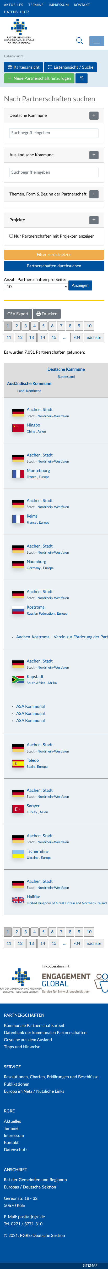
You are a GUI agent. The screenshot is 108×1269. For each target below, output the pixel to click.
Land (20, 391)
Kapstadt (35, 677)
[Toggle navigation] (96, 41)
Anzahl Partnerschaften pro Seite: (35, 280)
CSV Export (18, 314)
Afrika (52, 683)
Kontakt (82, 5)
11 (9, 337)
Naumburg (36, 562)
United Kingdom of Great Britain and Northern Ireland (67, 903)
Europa (44, 477)
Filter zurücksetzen (54, 255)
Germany (34, 568)
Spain (31, 766)
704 (76, 337)
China (31, 431)
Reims (32, 516)
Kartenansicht (26, 67)
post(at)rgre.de (31, 1217)
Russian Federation (41, 613)
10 (89, 326)
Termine (36, 5)
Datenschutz (16, 12)
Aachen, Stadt (40, 410)
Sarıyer (33, 806)
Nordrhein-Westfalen (53, 416)
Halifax (33, 897)
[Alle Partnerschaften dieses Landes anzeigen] (18, 428)
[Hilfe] (81, 78)
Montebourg (38, 471)
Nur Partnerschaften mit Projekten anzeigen (54, 236)
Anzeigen (80, 285)
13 (31, 337)
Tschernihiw (38, 851)
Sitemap (90, 1265)
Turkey (32, 812)
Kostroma (36, 607)
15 (54, 337)
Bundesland (66, 376)
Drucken (49, 314)
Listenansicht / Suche (73, 67)
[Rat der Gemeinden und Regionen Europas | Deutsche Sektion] (19, 30)
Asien (41, 431)
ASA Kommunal (30, 706)
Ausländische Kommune (29, 384)
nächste (94, 337)
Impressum (59, 5)
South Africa (36, 683)
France (32, 477)
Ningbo (33, 425)
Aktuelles (13, 5)
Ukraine (33, 857)
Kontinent (33, 391)
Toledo (33, 760)
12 (20, 337)
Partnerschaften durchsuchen (54, 266)
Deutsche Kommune (66, 369)
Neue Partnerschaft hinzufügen (42, 78)
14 (42, 337)
